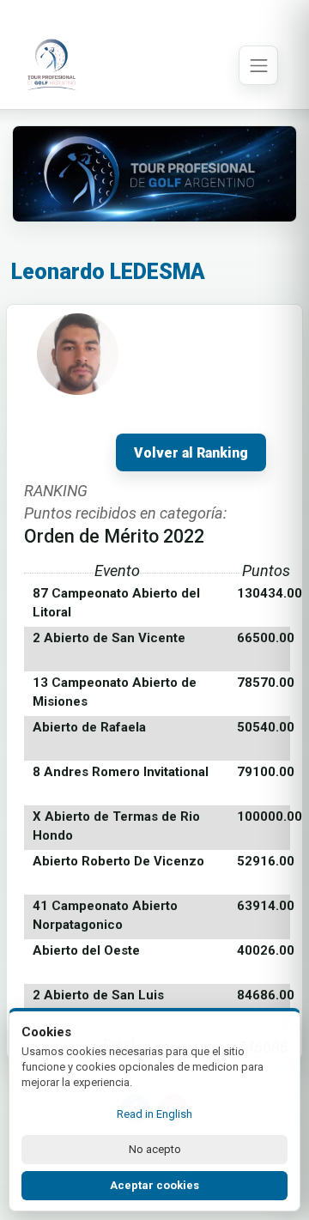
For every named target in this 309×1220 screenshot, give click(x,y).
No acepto (155, 1149)
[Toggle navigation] (258, 65)
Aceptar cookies (154, 1185)
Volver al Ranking (191, 453)
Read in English (154, 1114)
